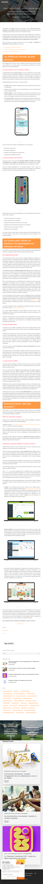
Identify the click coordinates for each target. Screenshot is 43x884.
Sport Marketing (20, 712)
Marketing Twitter (7, 707)
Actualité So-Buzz (7, 691)
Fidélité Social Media (19, 700)
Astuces (5, 8)
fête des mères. (34, 300)
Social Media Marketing (34, 8)
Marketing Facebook (23, 705)
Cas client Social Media (19, 693)
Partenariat (24, 707)
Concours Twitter (7, 698)
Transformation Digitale (31, 712)
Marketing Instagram (34, 705)
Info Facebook (6, 703)
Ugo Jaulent (17, 17)
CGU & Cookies (28, 875)
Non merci (5, 878)
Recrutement (31, 707)
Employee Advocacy (7, 700)
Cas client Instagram (7, 693)
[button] (40, 1)
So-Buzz (7, 471)
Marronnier (24, 8)
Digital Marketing (17, 698)
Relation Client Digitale (17, 710)
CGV (35, 873)
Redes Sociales (7, 710)
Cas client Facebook (25, 691)
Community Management (12, 853)
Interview (5, 705)
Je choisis (13, 878)
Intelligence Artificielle (33, 703)
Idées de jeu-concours (14, 8)
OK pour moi (20, 878)
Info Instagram (15, 703)
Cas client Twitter (30, 693)
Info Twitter (23, 703)
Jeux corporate (13, 705)
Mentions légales (29, 873)
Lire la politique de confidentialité (7, 874)
